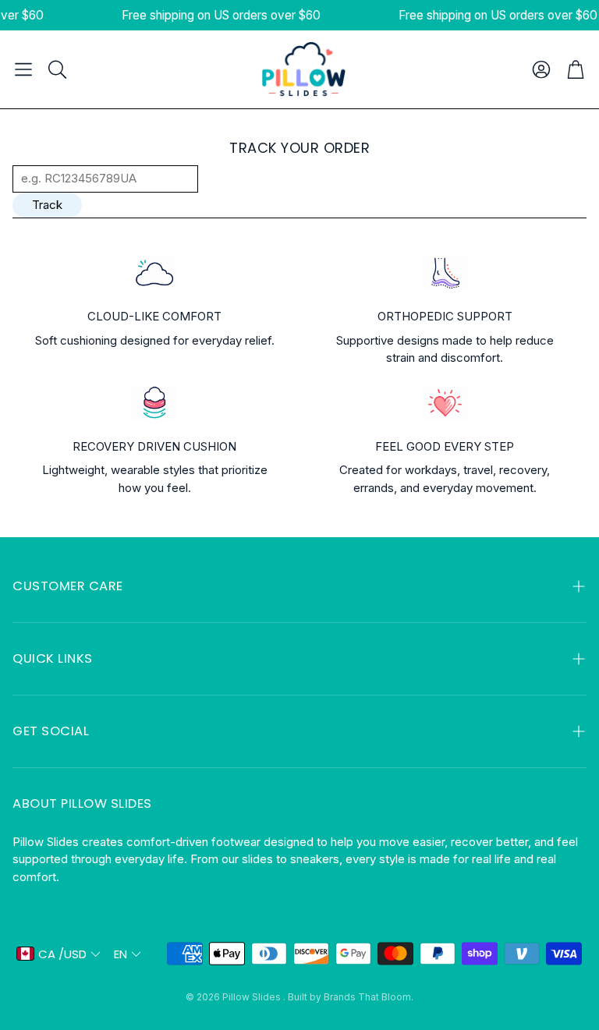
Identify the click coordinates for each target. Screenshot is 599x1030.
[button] (23, 69)
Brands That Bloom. (368, 997)
